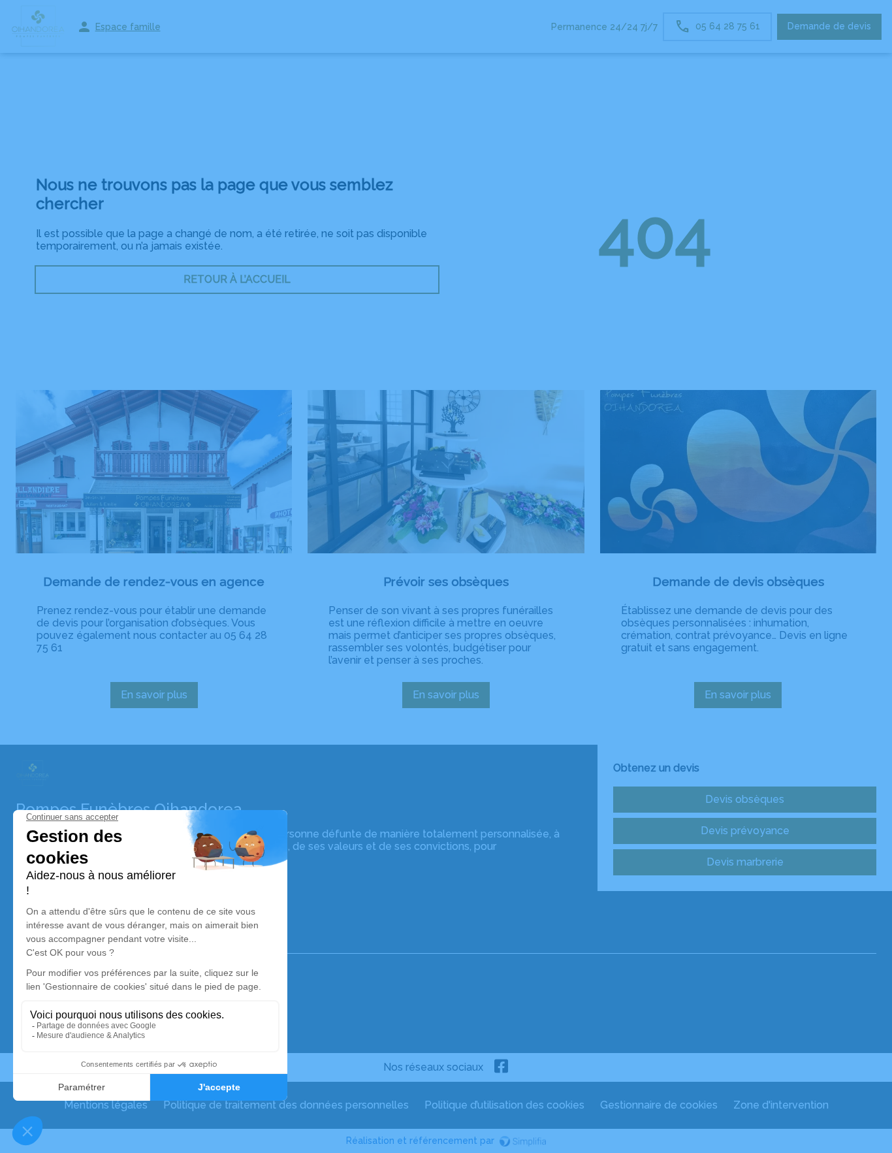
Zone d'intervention (781, 1105)
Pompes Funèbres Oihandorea (90, 940)
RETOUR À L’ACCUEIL (237, 279)
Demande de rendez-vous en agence (153, 581)
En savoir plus (159, 698)
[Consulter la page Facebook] (501, 1067)
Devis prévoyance (745, 830)
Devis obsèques (744, 799)
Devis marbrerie (745, 862)
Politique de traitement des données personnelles (286, 1105)
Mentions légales (106, 1105)
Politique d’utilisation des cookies (504, 1105)
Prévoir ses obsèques (446, 581)
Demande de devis (829, 26)
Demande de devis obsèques (738, 581)
